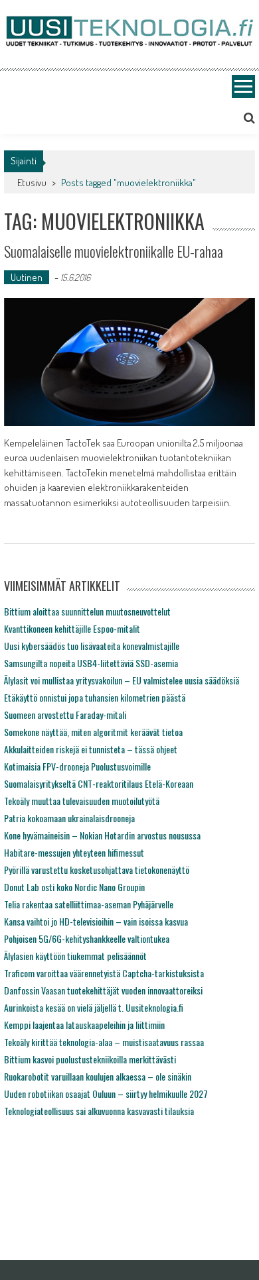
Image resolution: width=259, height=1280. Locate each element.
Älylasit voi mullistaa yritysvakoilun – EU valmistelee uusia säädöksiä (121, 680)
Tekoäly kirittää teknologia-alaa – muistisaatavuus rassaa (104, 1042)
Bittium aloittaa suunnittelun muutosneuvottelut (87, 611)
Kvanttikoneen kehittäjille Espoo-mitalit (72, 628)
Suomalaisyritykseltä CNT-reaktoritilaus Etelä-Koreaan (98, 783)
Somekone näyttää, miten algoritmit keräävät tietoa (93, 732)
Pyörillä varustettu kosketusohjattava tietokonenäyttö (96, 870)
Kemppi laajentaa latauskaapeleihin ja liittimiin (84, 1025)
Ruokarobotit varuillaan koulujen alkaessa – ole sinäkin (97, 1076)
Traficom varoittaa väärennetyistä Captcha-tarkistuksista (104, 973)
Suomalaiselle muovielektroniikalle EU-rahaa (113, 251)
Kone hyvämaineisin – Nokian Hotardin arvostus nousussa (102, 835)
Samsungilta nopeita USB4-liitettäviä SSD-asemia (91, 663)
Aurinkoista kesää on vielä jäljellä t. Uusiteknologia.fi (93, 1007)
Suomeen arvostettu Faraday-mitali (65, 714)
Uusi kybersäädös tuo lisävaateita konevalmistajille (91, 646)
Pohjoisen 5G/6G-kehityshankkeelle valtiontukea (86, 938)
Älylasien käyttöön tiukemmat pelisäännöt (75, 956)
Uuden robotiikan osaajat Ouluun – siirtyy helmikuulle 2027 (106, 1093)
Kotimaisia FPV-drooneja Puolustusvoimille (77, 766)
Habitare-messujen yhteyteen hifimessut (74, 852)
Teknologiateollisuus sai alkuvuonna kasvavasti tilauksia (99, 1111)
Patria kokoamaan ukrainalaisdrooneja (69, 818)
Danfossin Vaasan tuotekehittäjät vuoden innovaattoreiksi (103, 990)
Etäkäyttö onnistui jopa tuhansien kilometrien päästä (94, 697)
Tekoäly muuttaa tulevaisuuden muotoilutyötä (81, 801)
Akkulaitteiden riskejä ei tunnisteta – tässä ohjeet (90, 749)
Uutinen (27, 277)
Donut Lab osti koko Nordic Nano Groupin (74, 887)
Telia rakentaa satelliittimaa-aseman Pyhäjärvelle (88, 904)
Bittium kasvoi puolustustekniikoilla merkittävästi (90, 1059)
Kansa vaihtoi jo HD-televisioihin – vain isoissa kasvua (96, 921)
